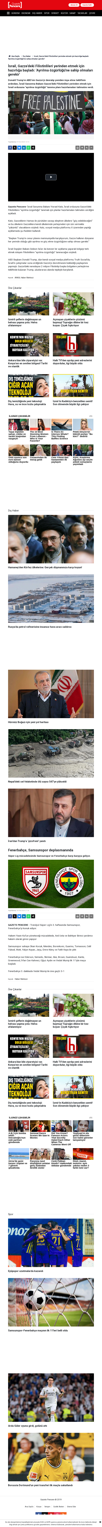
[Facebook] (10, 148)
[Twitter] (15, 148)
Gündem (15, 13)
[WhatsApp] (28, 148)
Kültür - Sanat (68, 13)
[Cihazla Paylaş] (33, 148)
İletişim (47, 1507)
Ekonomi (26, 13)
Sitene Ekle (71, 1507)
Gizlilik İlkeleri (58, 1507)
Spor (46, 13)
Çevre (92, 13)
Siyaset (55, 13)
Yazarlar (82, 13)
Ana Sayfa (15, 56)
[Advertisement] (51, 486)
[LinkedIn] (24, 148)
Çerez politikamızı (26, 1525)
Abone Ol (74, 5)
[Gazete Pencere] (15, 5)
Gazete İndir (87, 5)
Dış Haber (37, 13)
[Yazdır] (77, 148)
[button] (82, 148)
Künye (38, 1507)
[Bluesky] (19, 148)
